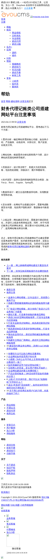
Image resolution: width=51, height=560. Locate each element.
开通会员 (11, 408)
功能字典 (11, 453)
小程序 (15, 81)
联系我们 (5, 492)
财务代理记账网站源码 (18, 246)
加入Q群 (11, 430)
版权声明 (11, 470)
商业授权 (16, 33)
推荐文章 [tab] (11, 292)
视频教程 (16, 64)
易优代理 (16, 41)
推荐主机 (11, 413)
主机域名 (16, 35)
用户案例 (11, 428)
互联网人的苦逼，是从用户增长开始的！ (27, 368)
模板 (9, 27)
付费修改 (11, 529)
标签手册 (11, 448)
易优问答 (11, 445)
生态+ (9, 47)
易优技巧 (16, 67)
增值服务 (11, 433)
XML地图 (15, 505)
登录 (3, 19)
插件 (14, 55)
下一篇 (27, 271)
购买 (9, 30)
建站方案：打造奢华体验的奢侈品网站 (26, 314)
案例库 (15, 87)
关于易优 (11, 465)
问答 (9, 58)
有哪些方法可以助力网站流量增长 (24, 354)
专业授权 (16, 38)
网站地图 (5, 505)
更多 (9, 78)
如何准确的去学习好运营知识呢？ (24, 365)
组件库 (15, 84)
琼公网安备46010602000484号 (29, 500)
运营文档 (24, 101)
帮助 (9, 61)
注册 (3, 22)
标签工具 (16, 75)
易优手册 (16, 72)
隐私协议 (11, 473)
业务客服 (11, 518)
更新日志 (11, 425)
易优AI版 (16, 44)
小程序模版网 (26, 505)
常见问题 (16, 70)
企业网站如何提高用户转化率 (22, 356)
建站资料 (15, 101)
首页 (3, 101)
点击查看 (28, 8)
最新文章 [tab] (11, 289)
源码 (14, 52)
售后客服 (11, 524)
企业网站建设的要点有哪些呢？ (23, 371)
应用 (9, 50)
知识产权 (11, 468)
